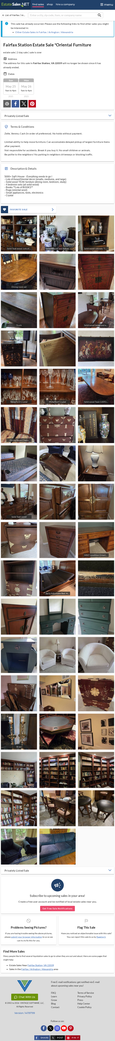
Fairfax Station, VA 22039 (41, 965)
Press (80, 1000)
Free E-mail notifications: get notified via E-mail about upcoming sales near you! (75, 984)
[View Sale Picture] (57, 272)
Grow (54, 1000)
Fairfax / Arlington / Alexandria (37, 969)
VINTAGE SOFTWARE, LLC (32, 1003)
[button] (57, 115)
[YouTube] (64, 1028)
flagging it (101, 937)
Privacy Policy (84, 996)
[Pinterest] (71, 1028)
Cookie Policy (84, 1007)
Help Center (83, 1003)
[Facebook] (44, 1028)
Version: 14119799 (24, 1013)
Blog (53, 1003)
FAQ (53, 992)
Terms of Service (85, 992)
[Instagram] (57, 1028)
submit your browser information (26, 937)
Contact (55, 1007)
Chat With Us (27, 997)
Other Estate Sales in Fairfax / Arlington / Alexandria (44, 32)
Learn (54, 996)
